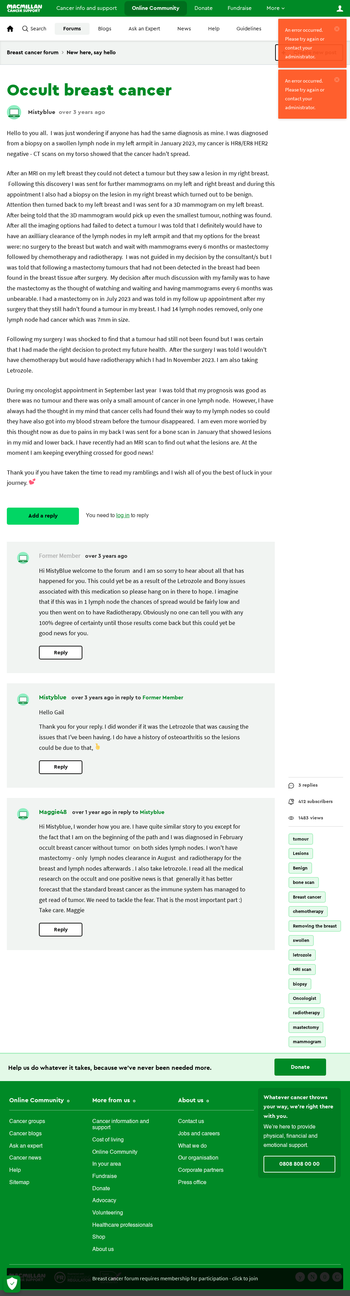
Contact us (191, 1121)
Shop (98, 1237)
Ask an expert (25, 1146)
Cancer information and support (120, 1125)
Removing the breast (315, 926)
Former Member (163, 697)
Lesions (301, 853)
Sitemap (19, 1182)
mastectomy (306, 1027)
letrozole (302, 955)
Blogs (104, 28)
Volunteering (107, 1213)
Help (213, 28)
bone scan (303, 882)
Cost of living (108, 1140)
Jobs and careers (199, 1134)
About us (103, 1249)
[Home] (24, 8)
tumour (301, 839)
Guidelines (249, 28)
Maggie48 (54, 812)
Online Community (155, 8)
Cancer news (25, 1158)
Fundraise (240, 8)
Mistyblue (41, 112)
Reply (61, 652)
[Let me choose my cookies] (12, 1284)
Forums (72, 28)
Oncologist (304, 998)
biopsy (300, 984)
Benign (300, 868)
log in (123, 516)
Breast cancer (307, 897)
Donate (203, 8)
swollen (301, 940)
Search (38, 28)
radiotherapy (306, 1012)
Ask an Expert (144, 28)
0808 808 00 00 (299, 1164)
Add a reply (43, 516)
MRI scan (302, 969)
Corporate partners (201, 1170)
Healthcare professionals (122, 1225)
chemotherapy (308, 911)
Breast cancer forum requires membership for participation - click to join (175, 1278)
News (184, 28)
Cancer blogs (25, 1134)
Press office (192, 1182)
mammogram (307, 1041)
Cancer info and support (86, 8)
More (273, 8)
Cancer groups (27, 1121)
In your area (106, 1164)
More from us (112, 1100)
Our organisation (198, 1158)
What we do (192, 1146)
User (339, 8)
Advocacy (104, 1201)
